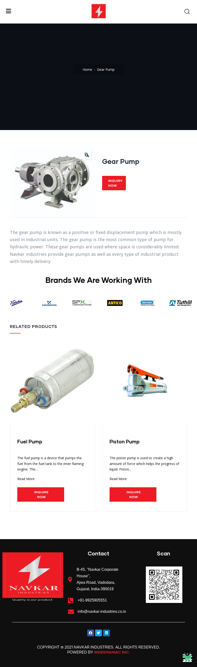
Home (87, 69)
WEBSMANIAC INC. (112, 652)
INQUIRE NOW (41, 494)
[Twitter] (98, 633)
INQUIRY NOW (115, 183)
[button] (86, 155)
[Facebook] (90, 633)
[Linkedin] (106, 633)
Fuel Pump (29, 441)
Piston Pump (125, 441)
